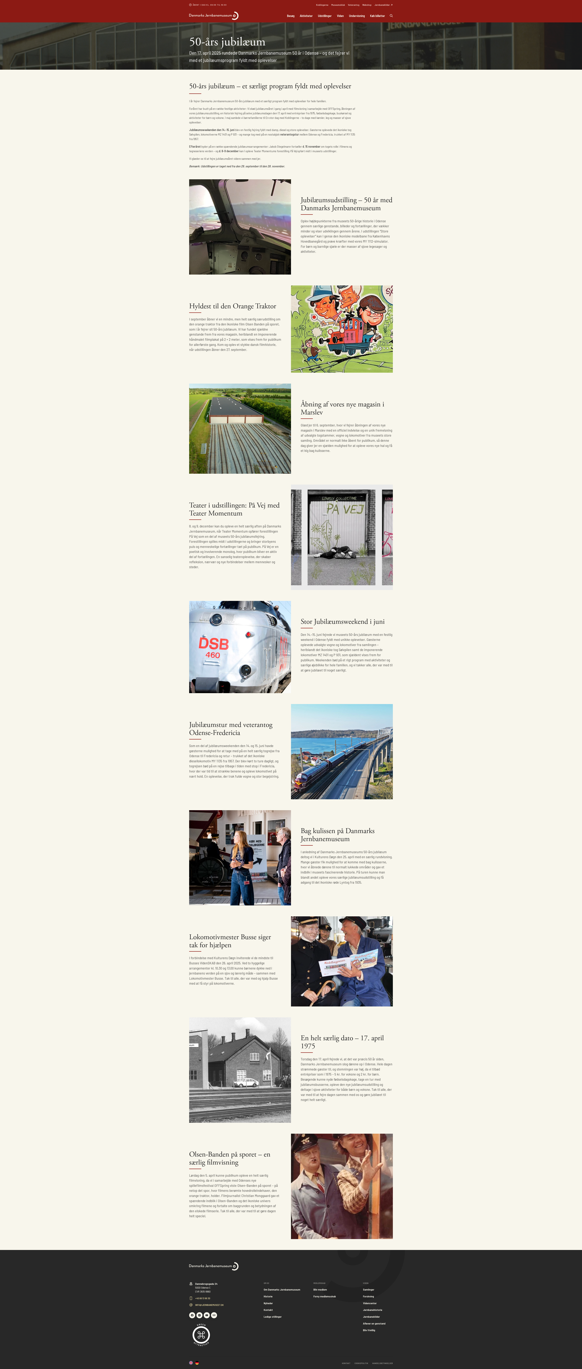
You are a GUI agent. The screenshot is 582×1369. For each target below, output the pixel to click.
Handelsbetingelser (382, 1363)
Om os (266, 1283)
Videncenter (370, 1303)
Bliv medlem (320, 1289)
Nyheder (268, 1303)
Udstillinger (325, 16)
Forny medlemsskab (324, 1296)
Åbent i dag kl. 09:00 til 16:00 (210, 5)
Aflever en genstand (374, 1323)
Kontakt (268, 1309)
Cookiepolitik (361, 1363)
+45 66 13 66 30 (202, 1298)
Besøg (290, 16)
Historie (268, 1296)
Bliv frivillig (369, 1330)
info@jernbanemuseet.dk (209, 1305)
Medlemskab (319, 1283)
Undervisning (357, 16)
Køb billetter (377, 16)
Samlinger (368, 1289)
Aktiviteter (306, 16)
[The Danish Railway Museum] (191, 1363)
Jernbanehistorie (372, 1309)
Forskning (368, 1296)
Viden (340, 16)
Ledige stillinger (273, 1316)
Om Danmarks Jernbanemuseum (282, 1289)
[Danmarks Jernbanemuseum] (237, 16)
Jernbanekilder (371, 1316)
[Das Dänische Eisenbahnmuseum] (197, 1363)
